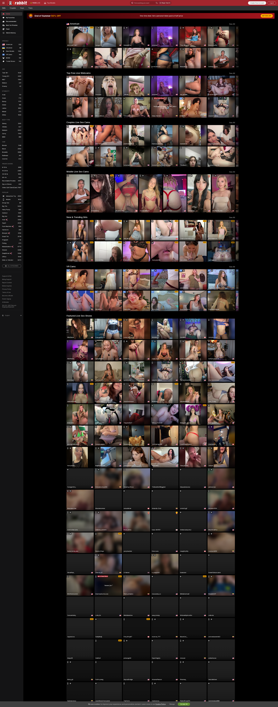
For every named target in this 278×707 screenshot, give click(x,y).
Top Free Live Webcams (78, 73)
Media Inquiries (7, 286)
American (74, 23)
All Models (5, 302)
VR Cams (71, 266)
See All (232, 24)
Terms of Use (6, 292)
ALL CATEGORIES (13, 266)
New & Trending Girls (76, 217)
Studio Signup (6, 299)
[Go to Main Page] (18, 3)
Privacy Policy (6, 289)
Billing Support (6, 279)
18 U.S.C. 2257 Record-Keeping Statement (9, 306)
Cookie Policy (160, 704)
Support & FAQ (6, 276)
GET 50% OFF (266, 16)
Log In (272, 3)
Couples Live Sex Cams (78, 122)
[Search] (156, 2)
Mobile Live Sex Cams (77, 171)
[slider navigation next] (233, 47)
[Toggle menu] (3, 3)
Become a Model (7, 295)
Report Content (7, 282)
